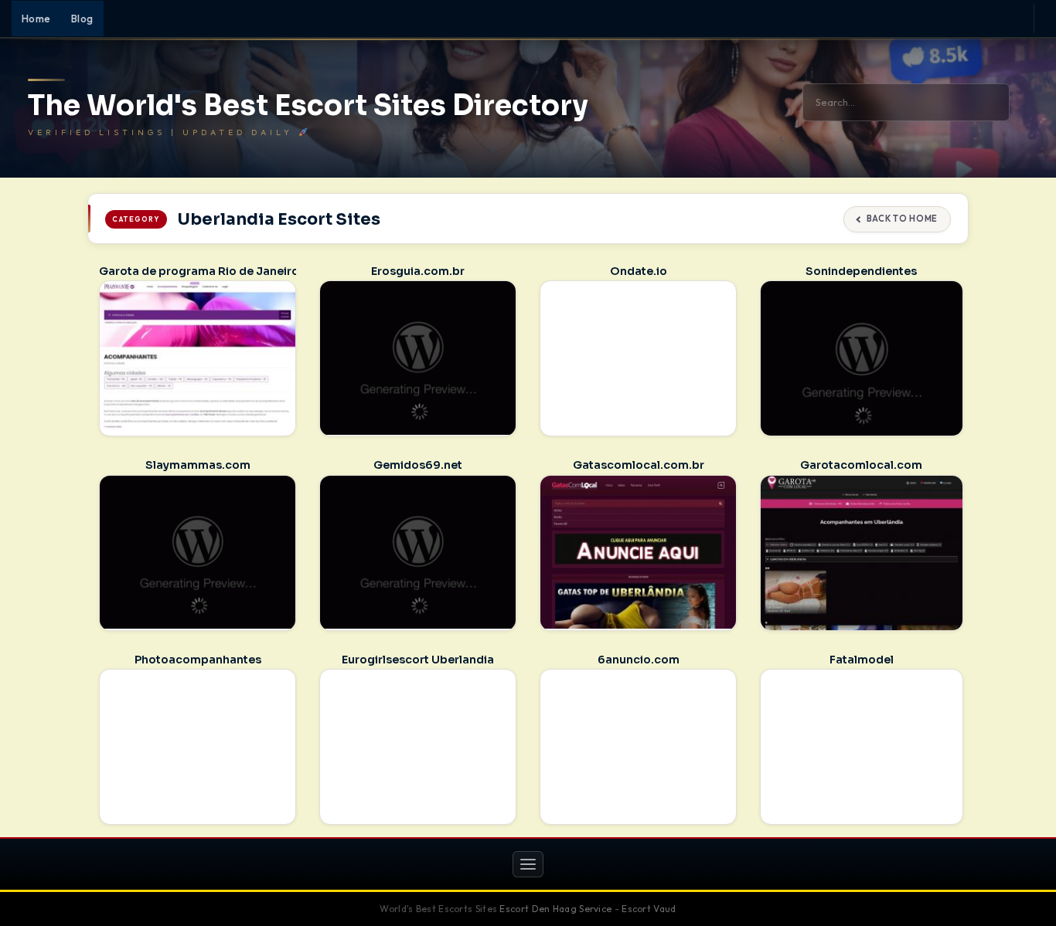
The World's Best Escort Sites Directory (308, 105)
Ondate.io (638, 271)
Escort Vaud (649, 908)
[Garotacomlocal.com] (861, 554)
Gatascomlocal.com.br (638, 465)
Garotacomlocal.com (861, 465)
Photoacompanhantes (198, 660)
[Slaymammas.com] (197, 552)
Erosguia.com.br (418, 271)
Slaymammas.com (197, 465)
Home (36, 18)
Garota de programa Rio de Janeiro (199, 271)
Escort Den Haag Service (555, 908)
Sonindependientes (861, 271)
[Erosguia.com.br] (418, 357)
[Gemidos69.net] (418, 552)
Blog (82, 18)
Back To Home (902, 218)
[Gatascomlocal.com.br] (638, 552)
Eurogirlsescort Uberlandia (418, 660)
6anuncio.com (639, 660)
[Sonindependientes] (861, 360)
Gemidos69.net (417, 465)
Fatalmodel (861, 660)
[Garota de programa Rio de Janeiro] (197, 357)
